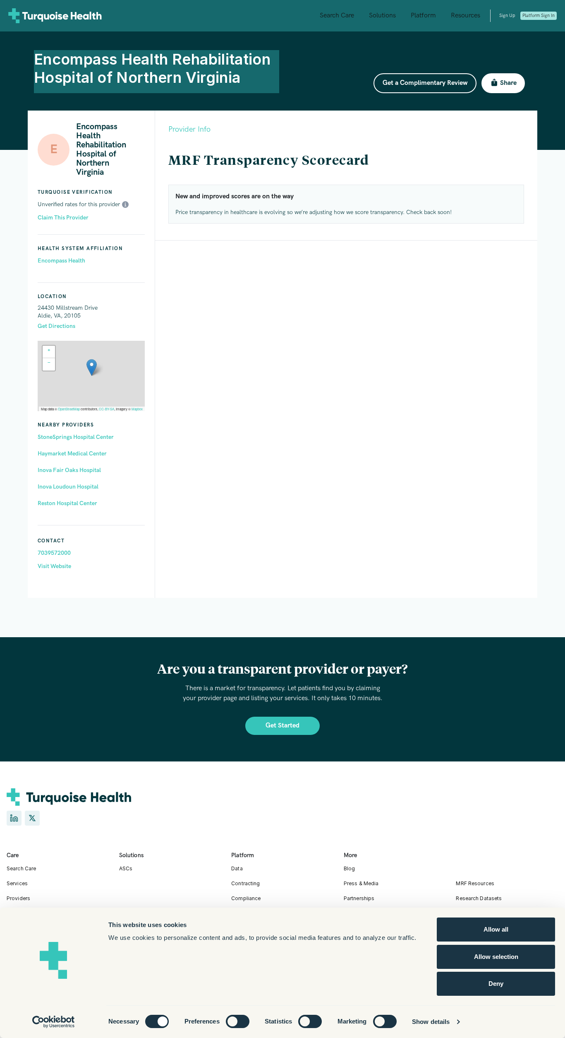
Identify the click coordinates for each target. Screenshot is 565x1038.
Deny (495, 983)
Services (17, 883)
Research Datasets (479, 898)
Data (236, 868)
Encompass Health (61, 260)
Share (508, 83)
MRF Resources (475, 883)
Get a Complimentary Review (425, 83)
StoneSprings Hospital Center (76, 437)
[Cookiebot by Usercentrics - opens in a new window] (53, 1022)
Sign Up (507, 15)
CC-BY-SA (106, 409)
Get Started (282, 726)
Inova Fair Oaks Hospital (69, 470)
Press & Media (361, 883)
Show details (431, 1021)
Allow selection (496, 956)
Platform (423, 15)
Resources (465, 15)
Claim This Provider (63, 217)
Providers (18, 898)
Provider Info (189, 129)
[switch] (237, 1021)
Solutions (382, 15)
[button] (91, 367)
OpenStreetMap (69, 409)
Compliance (246, 898)
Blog (349, 868)
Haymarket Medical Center (72, 453)
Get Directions (56, 326)
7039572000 (54, 552)
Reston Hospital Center (67, 503)
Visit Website (54, 566)
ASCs (125, 868)
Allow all (496, 929)
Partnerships (359, 898)
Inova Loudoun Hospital (68, 486)
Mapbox (137, 409)
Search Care (337, 15)
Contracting (245, 883)
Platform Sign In (538, 15)
